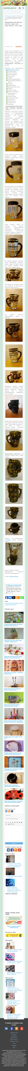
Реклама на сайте (14, 1041)
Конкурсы (14, 1034)
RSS (14, 1047)
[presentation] (6, 822)
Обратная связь (14, 1032)
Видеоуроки (14, 1037)
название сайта (10, 8)
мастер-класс (13, 604)
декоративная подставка (11, 603)
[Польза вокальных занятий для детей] (14, 869)
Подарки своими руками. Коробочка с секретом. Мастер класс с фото (14, 1015)
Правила (14, 1045)
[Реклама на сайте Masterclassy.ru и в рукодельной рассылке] (14, 936)
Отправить (14, 843)
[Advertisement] (14, 37)
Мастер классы (14, 1039)
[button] (6, 822)
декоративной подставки (12, 69)
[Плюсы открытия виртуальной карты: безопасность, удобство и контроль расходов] (14, 878)
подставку (8, 540)
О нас (14, 1043)
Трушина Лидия (13, 576)
